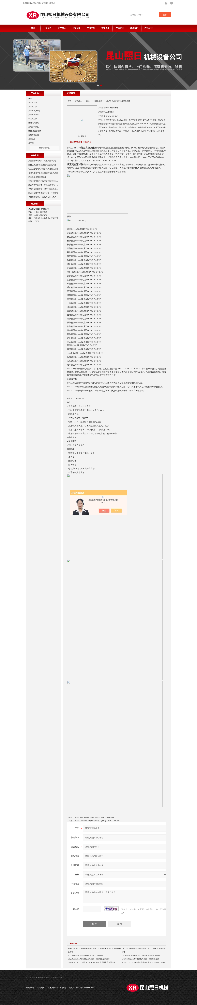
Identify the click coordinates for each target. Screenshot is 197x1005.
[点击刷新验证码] (111, 908)
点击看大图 (82, 136)
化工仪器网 (61, 988)
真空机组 (31, 139)
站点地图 (41, 988)
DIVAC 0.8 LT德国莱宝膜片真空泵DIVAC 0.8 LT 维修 (94, 818)
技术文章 (91, 28)
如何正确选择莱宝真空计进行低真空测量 (44, 165)
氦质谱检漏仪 (33, 135)
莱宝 (88, 101)
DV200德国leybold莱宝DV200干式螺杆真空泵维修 (141, 955)
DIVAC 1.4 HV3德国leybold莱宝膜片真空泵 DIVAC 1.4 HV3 (96, 821)
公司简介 (48, 28)
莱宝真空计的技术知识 (37, 177)
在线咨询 (171, 3)
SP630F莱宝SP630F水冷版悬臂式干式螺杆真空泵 (140, 959)
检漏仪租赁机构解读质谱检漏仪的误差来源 (44, 181)
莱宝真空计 (32, 103)
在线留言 (120, 28)
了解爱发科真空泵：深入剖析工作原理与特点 (45, 189)
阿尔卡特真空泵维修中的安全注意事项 (43, 193)
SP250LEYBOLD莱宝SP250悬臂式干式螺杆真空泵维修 (89, 959)
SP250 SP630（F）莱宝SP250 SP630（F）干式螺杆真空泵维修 (91, 962)
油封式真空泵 (33, 123)
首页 (33, 28)
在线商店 (149, 28)
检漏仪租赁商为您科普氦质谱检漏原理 (43, 169)
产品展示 (62, 28)
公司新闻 (76, 28)
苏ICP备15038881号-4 (85, 988)
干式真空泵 (97, 101)
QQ (165, 3)
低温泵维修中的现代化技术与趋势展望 (43, 173)
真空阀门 (31, 143)
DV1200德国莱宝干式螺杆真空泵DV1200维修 (85, 955)
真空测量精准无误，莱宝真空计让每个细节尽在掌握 (48, 161)
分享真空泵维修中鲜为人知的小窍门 (42, 197)
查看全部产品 (44, 148)
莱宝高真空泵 (33, 115)
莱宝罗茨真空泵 (34, 111)
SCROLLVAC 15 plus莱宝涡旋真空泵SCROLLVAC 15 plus (143, 962)
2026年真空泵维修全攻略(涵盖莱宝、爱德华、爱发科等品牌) (51, 185)
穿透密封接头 (33, 127)
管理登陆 (30, 988)
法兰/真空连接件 (34, 131)
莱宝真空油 (32, 107)
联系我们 (134, 28)
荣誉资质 (105, 28)
